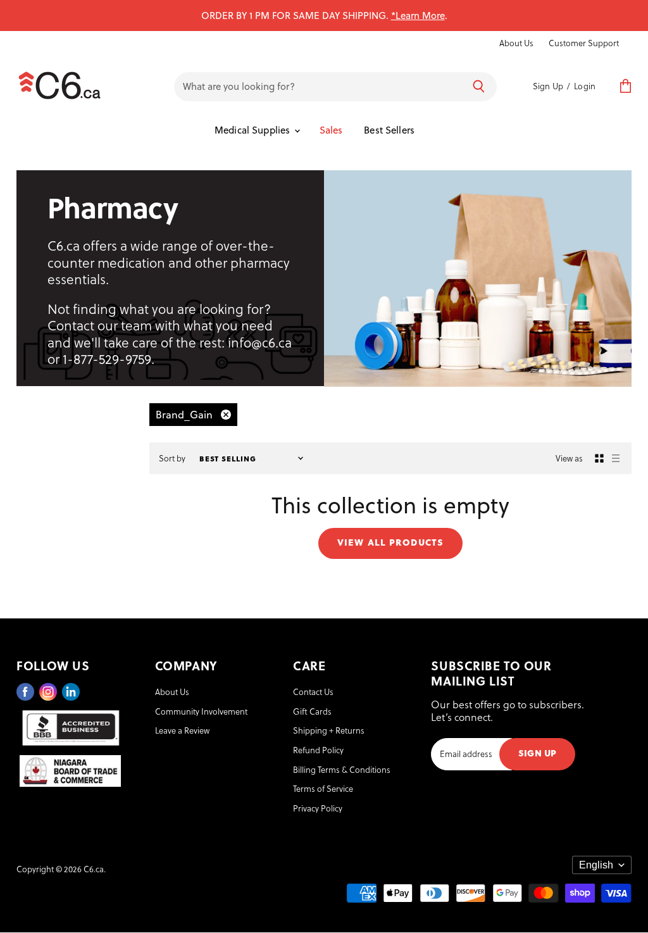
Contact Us (313, 692)
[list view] (615, 458)
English (596, 865)
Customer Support (584, 43)
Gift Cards (312, 711)
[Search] (478, 86)
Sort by (172, 458)
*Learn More (418, 15)
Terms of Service (323, 788)
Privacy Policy (317, 808)
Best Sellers (389, 130)
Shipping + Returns (328, 730)
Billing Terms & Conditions (341, 769)
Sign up (537, 752)
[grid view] (599, 458)
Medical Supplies (254, 130)
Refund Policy (318, 750)
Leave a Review (182, 730)
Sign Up (548, 86)
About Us (516, 43)
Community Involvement (201, 711)
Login (584, 86)
